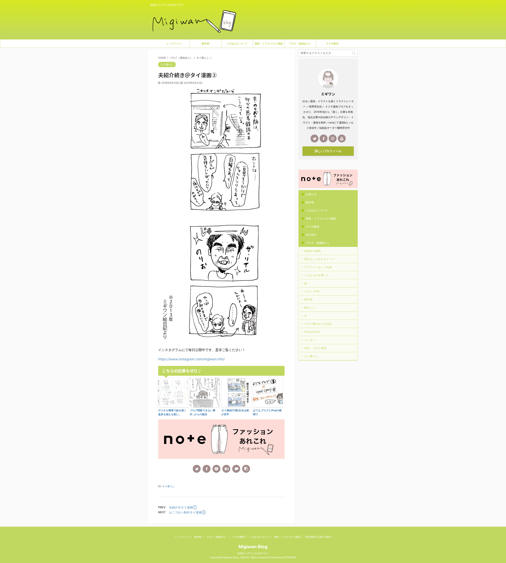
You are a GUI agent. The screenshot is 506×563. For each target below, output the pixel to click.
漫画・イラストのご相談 (269, 43)
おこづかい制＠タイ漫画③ (187, 512)
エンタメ (309, 340)
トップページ (174, 43)
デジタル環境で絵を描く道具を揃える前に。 (172, 412)
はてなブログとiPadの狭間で (267, 412)
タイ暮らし (168, 486)
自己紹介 (311, 234)
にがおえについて (237, 43)
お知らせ (311, 194)
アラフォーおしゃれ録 (318, 267)
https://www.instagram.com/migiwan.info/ (191, 359)
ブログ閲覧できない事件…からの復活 (202, 412)
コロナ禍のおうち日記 (318, 323)
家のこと (309, 307)
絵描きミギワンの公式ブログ (253, 553)
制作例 (205, 43)
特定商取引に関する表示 (318, 536)
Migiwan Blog (253, 546)
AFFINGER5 (289, 557)
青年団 (308, 299)
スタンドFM (311, 291)
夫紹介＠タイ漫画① (183, 507)
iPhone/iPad (312, 331)
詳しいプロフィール (328, 151)
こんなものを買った (316, 275)
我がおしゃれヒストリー (319, 259)
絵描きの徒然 (312, 250)
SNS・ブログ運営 (315, 348)
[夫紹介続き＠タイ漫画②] (226, 469)
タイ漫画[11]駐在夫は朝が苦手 (235, 412)
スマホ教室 (332, 43)
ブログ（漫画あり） (300, 43)
